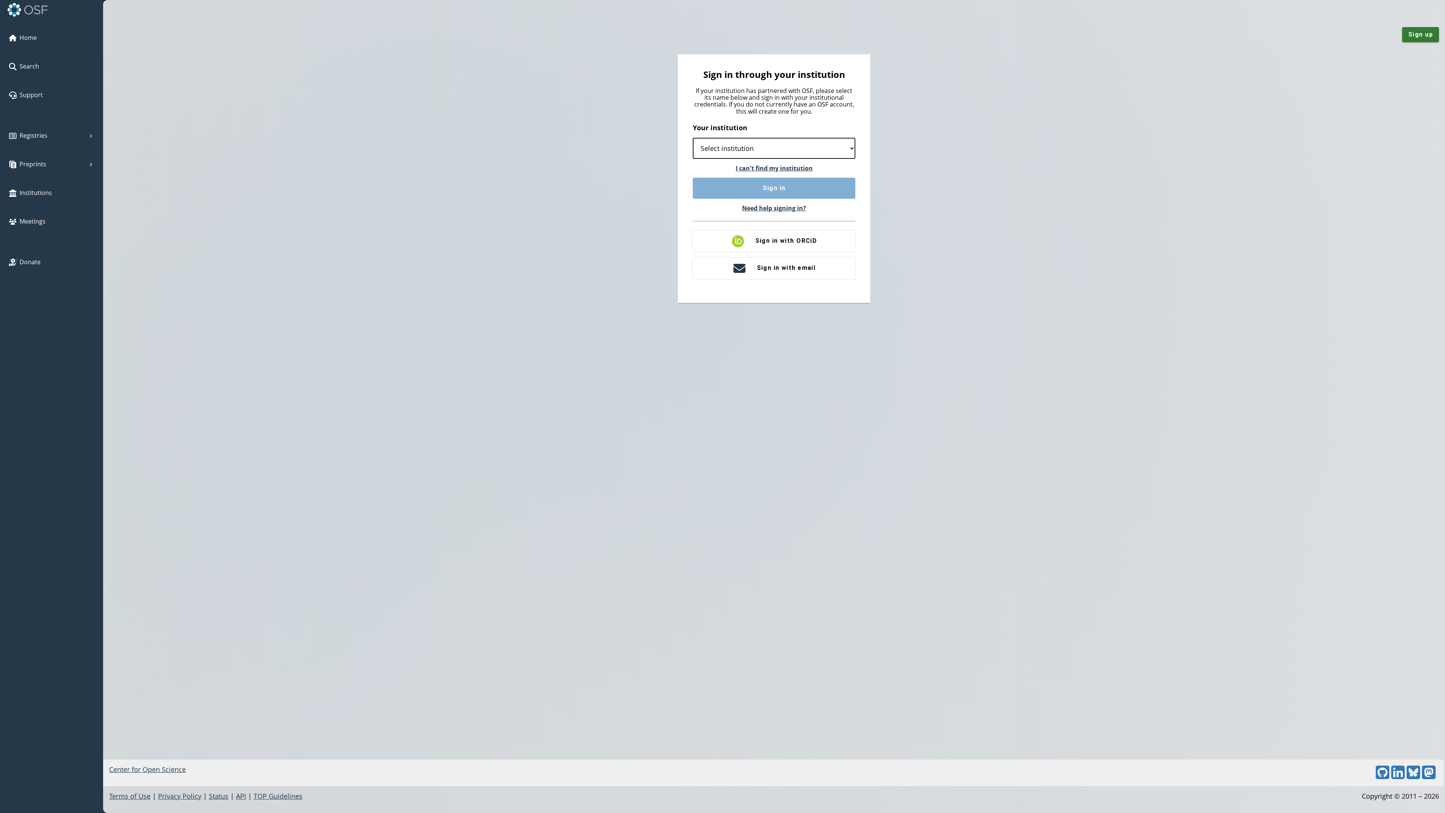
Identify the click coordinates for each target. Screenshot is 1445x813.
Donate (30, 262)
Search (29, 66)
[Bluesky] (1413, 776)
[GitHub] (1382, 776)
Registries (33, 135)
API (241, 796)
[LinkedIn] (1398, 776)
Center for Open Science (147, 769)
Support (31, 95)
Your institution (720, 127)
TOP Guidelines (278, 796)
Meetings (33, 221)
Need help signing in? (774, 208)
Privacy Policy (179, 796)
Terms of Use (130, 796)
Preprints (33, 164)
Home (28, 37)
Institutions (36, 193)
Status (218, 796)
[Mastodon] (1429, 776)
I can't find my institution (774, 168)
